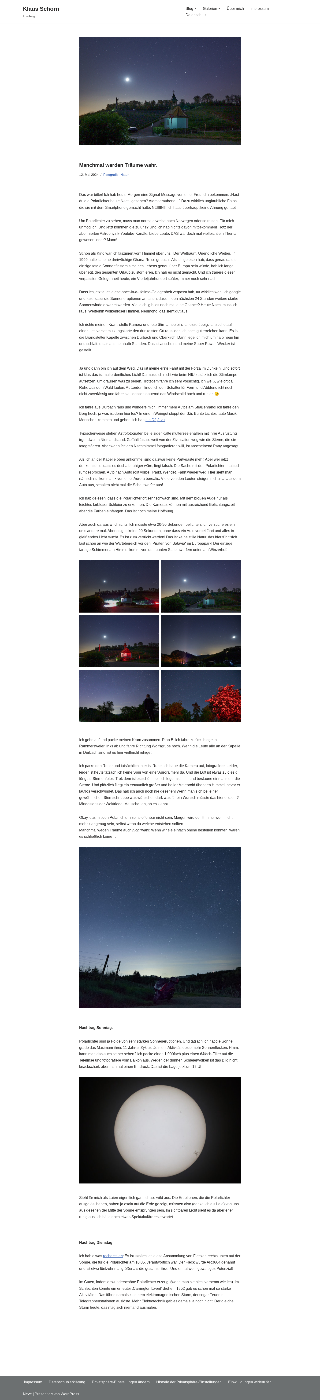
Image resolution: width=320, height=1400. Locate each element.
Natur (124, 174)
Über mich (235, 9)
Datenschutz (196, 15)
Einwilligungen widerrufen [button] (250, 1382)
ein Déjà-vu (155, 420)
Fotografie (111, 174)
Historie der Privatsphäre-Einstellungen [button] (189, 1382)
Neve (27, 1394)
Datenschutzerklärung (67, 1382)
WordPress (70, 1394)
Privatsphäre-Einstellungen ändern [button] (121, 1382)
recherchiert (113, 1256)
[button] (195, 8)
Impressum (259, 9)
